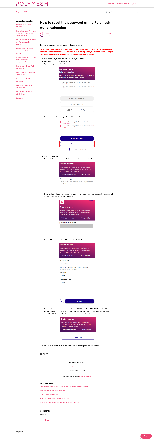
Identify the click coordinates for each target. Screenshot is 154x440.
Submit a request (123, 4)
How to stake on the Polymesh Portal (52, 390)
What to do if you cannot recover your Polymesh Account (24, 50)
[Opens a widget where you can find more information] (146, 436)
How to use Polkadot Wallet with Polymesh (25, 67)
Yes (72, 366)
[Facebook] (41, 354)
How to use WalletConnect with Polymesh (25, 86)
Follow (110, 34)
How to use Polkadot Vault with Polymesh (25, 92)
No (82, 366)
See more (19, 98)
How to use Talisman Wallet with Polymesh (25, 73)
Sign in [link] (133, 4)
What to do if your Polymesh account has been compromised (26, 59)
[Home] (32, 4)
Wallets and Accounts (31, 12)
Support (48, 33)
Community (110, 4)
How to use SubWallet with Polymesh (25, 80)
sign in (47, 420)
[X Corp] (44, 354)
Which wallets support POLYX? (23, 25)
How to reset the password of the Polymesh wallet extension (26, 41)
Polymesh (19, 12)
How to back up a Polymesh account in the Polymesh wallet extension (26, 33)
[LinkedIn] (47, 354)
